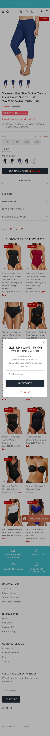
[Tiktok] (29, 392)
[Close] (44, 342)
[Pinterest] (25, 392)
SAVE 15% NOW (25, 383)
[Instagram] (21, 392)
